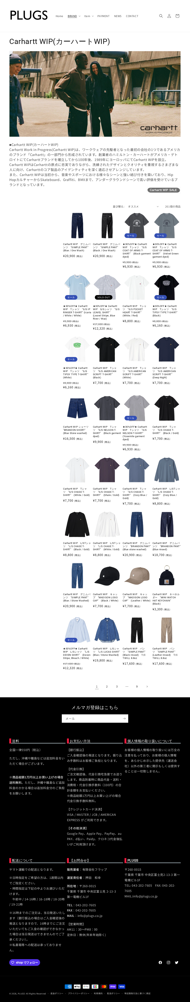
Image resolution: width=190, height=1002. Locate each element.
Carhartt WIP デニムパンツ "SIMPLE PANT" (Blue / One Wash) (77, 247)
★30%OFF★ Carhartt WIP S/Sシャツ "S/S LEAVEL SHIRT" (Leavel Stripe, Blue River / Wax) (106, 312)
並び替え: (118, 206)
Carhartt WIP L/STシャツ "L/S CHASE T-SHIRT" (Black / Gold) (77, 546)
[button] (73, 16)
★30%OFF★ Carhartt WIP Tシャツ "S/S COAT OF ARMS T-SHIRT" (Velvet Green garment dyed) (166, 250)
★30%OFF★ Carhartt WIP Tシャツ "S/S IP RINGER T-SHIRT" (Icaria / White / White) (77, 311)
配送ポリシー (113, 993)
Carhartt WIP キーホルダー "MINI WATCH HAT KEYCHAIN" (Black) (166, 599)
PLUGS (21, 993)
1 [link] (97, 686)
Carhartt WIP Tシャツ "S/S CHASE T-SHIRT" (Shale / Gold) (106, 491)
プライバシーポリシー (79, 993)
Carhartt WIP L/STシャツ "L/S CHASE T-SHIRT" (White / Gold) (107, 546)
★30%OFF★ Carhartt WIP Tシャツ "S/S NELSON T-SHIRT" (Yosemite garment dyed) (135, 433)
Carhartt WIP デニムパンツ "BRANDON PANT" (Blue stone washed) (137, 546)
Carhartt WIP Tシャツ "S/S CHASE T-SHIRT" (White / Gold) (76, 491)
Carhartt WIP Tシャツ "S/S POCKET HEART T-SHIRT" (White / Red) (135, 311)
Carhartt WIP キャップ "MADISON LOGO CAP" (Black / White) (106, 597)
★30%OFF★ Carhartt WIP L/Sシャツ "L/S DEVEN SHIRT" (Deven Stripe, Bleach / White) (76, 653)
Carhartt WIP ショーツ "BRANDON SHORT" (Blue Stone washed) (76, 430)
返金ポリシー (56, 993)
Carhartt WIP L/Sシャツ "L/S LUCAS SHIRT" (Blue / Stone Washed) (107, 651)
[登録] (124, 718)
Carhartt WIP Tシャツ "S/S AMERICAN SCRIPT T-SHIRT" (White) (135, 373)
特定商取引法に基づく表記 (137, 993)
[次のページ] (147, 686)
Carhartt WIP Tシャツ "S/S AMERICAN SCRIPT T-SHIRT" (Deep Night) (164, 373)
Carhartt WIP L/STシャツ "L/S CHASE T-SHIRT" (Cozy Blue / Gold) (166, 493)
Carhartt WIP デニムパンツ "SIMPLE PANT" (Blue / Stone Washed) (77, 597)
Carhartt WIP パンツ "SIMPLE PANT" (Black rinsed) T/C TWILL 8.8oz (135, 653)
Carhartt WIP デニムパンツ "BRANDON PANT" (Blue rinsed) (167, 546)
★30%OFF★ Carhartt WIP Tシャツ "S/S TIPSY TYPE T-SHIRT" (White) (77, 373)
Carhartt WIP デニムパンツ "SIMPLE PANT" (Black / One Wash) (107, 247)
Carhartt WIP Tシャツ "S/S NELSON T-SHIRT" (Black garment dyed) (107, 431)
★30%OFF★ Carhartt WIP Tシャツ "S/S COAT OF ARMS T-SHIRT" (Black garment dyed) (137, 250)
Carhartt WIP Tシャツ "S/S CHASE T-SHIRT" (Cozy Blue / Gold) (135, 493)
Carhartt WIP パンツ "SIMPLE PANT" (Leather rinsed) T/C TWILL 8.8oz (165, 653)
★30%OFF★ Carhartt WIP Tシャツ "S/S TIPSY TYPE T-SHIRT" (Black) (166, 311)
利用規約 (98, 993)
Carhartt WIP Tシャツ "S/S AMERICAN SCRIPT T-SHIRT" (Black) (105, 373)
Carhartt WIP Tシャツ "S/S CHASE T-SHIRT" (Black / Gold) (166, 430)
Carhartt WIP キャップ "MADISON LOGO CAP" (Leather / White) (136, 597)
